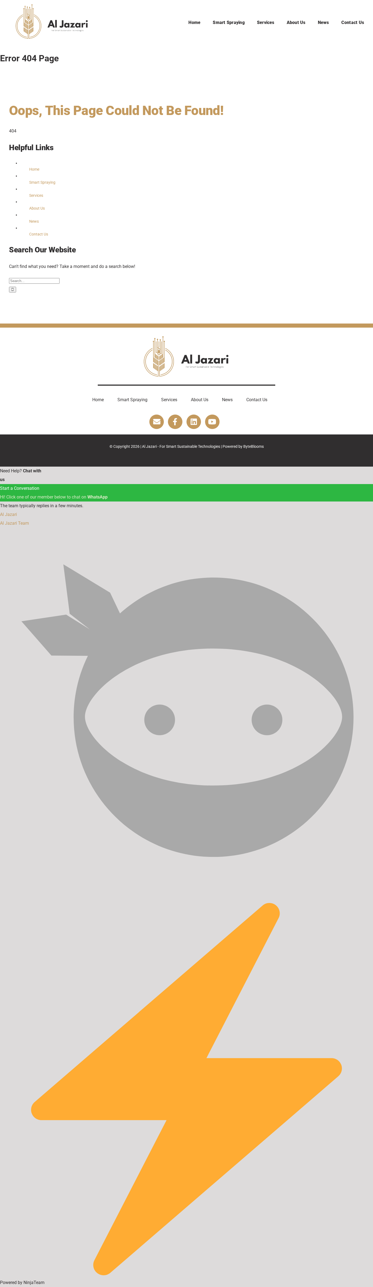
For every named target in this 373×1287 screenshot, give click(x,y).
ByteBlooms (253, 446)
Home (34, 169)
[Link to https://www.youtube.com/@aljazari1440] (212, 422)
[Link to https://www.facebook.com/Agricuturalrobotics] (175, 422)
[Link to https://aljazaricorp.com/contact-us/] (156, 422)
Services (36, 195)
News (34, 221)
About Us (37, 208)
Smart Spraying (42, 182)
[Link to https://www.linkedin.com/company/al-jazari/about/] (194, 422)
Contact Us (38, 234)
